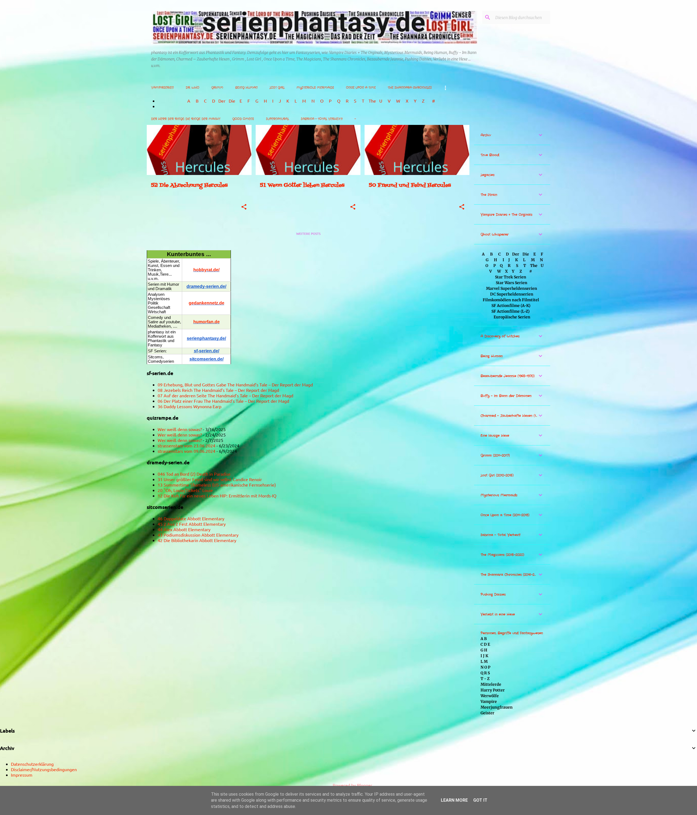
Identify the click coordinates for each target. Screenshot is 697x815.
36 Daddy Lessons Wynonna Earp (189, 406)
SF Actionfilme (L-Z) (510, 311)
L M (484, 661)
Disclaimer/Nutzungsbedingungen (44, 769)
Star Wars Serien (511, 282)
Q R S (485, 673)
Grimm (217, 87)
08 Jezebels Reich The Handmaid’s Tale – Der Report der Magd (218, 390)
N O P (485, 667)
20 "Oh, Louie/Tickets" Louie (185, 490)
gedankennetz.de (206, 303)
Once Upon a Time (361, 87)
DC (493, 294)
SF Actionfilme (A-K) (511, 305)
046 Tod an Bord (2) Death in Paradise (194, 473)
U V (385, 100)
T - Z (485, 678)
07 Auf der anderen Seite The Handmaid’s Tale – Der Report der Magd (225, 395)
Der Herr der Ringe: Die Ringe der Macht (185, 119)
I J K (484, 655)
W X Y (407, 100)
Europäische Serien (511, 317)
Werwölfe (490, 695)
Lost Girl (277, 87)
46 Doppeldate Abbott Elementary (191, 518)
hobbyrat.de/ (206, 269)
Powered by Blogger (352, 785)
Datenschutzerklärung (32, 764)
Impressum (21, 774)
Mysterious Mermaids (315, 87)
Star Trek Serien (510, 277)
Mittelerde (491, 684)
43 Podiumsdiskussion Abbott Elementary (198, 534)
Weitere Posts (308, 233)
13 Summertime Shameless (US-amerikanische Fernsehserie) (217, 484)
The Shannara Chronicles (410, 87)
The (372, 100)
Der (221, 100)
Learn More (454, 800)
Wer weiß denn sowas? (180, 429)
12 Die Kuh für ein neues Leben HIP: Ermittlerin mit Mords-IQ (217, 495)
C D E (485, 644)
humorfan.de (206, 321)
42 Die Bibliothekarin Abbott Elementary (197, 540)
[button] (244, 207)
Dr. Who (192, 87)
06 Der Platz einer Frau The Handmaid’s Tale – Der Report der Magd (223, 401)
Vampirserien (162, 87)
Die (232, 100)
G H (484, 650)
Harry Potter (493, 690)
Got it (480, 800)
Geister (487, 713)
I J (277, 100)
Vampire (489, 701)
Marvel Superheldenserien (511, 288)
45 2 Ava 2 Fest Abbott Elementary (192, 524)
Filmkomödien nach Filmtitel (511, 299)
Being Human (246, 87)
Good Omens (243, 119)
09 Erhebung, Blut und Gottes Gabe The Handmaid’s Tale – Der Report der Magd (235, 384)
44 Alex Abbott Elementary (184, 529)
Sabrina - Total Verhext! (322, 119)
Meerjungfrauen (497, 707)
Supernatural (277, 119)
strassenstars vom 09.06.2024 (186, 451)
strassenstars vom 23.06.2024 (186, 445)
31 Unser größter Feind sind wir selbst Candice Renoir (210, 479)
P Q (335, 100)
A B (484, 638)
